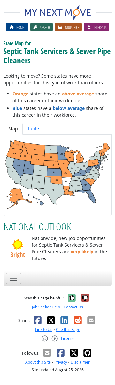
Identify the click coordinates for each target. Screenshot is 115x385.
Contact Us (73, 307)
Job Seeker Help (46, 307)
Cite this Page (68, 329)
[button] (17, 244)
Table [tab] (33, 129)
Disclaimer (80, 362)
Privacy (60, 362)
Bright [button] (17, 254)
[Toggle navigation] (13, 278)
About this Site (38, 362)
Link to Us (43, 329)
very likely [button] (82, 252)
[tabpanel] (57, 175)
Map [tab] (13, 129)
